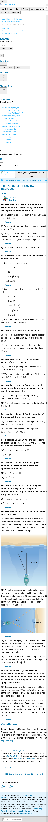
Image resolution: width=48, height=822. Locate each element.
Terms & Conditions (8, 811)
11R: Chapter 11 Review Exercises (25, 751)
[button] (7, 140)
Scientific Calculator (11, 124)
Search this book (6, 41)
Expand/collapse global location (45, 179)
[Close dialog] (1, 162)
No (13, 787)
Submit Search (6, 49)
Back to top (5, 767)
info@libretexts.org (25, 813)
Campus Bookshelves (28, 180)
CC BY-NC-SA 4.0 (13, 756)
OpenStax (12, 197)
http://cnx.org (7, 741)
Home (11, 180)
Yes (5, 787)
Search (4, 819)
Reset (3, 64)
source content (30, 759)
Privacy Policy (37, 809)
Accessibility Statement (24, 811)
